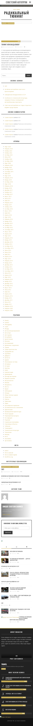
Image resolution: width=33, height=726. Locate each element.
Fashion (7, 322)
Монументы (8, 385)
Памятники (8, 401)
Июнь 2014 (8, 252)
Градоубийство (9, 351)
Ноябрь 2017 (8, 192)
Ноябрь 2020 (8, 159)
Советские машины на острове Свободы (16, 701)
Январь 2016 (8, 221)
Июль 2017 (8, 198)
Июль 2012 (8, 289)
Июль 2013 (8, 273)
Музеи (6, 389)
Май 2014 (7, 254)
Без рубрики (8, 337)
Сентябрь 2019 (9, 171)
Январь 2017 (8, 205)
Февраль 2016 (9, 219)
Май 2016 (7, 213)
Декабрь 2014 (9, 242)
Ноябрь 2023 (8, 151)
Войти (6, 450)
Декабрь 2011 (9, 300)
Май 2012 (7, 292)
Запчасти (7, 358)
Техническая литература (12, 430)
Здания (7, 360)
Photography (8, 324)
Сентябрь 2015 (9, 229)
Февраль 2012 (9, 296)
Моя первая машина (11, 709)
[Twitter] (8, 649)
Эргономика (8, 440)
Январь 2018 (8, 188)
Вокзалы (7, 341)
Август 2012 (8, 287)
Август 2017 (8, 196)
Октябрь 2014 (9, 246)
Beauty (7, 320)
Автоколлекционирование (12, 331)
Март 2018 (8, 184)
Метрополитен (9, 380)
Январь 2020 (8, 167)
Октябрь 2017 (9, 194)
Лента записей (9, 453)
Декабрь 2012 (9, 283)
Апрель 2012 (8, 294)
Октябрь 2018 (9, 182)
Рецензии (7, 420)
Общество (8, 397)
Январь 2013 (8, 281)
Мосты (7, 387)
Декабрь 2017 (9, 190)
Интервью (8, 364)
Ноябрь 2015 (8, 225)
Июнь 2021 (8, 157)
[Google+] (5, 649)
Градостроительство (11, 349)
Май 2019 (7, 173)
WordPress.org (9, 457)
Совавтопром (9, 117)
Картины (7, 368)
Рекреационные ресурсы (12, 416)
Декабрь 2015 (9, 223)
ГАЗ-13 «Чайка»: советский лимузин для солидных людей (20, 596)
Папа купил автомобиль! (16, 551)
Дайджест (7, 355)
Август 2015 (8, 231)
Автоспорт (8, 333)
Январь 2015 (8, 240)
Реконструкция (9, 414)
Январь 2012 (8, 298)
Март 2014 (8, 258)
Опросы (7, 399)
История (7, 366)
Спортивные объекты (11, 424)
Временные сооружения (12, 345)
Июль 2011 (8, 302)
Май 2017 (7, 200)
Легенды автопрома (10, 376)
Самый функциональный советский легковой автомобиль (18, 678)
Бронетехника (9, 339)
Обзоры (7, 393)
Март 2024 (8, 146)
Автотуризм (8, 335)
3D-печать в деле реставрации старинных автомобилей (18, 588)
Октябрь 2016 (9, 209)
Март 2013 (8, 277)
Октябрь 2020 (9, 161)
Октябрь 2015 (9, 227)
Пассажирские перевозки (12, 405)
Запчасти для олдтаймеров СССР (10, 581)
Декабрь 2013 (9, 265)
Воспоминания (9, 343)
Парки (6, 403)
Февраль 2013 (9, 279)
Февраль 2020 (9, 165)
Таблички (7, 426)
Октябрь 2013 (9, 269)
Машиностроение (10, 378)
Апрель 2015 (8, 234)
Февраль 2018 (9, 186)
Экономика (8, 438)
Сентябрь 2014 (9, 248)
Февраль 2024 (9, 149)
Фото (6, 436)
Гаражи (7, 347)
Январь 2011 (8, 304)
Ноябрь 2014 (8, 244)
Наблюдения (8, 391)
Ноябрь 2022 (8, 153)
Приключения (8, 409)
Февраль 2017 (9, 202)
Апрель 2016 (8, 215)
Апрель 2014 (8, 256)
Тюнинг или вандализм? (10, 44)
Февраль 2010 (9, 306)
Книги (6, 370)
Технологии (11, 23)
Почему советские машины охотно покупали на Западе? (18, 686)
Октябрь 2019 (9, 169)
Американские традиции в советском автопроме (20, 610)
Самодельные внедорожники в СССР (15, 94)
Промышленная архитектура (13, 411)
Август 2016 (8, 211)
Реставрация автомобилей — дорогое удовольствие (20, 559)
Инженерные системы (11, 362)
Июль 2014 (8, 250)
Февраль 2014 (9, 260)
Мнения (4, 23)
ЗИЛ (6, 86)
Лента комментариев (11, 455)
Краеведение (8, 374)
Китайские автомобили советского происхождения (15, 476)
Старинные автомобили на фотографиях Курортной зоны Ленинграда (20, 618)
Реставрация (8, 418)
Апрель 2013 (8, 275)
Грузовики (8, 353)
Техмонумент (8, 428)
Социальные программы (12, 422)
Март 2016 (8, 217)
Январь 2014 (8, 263)
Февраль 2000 (9, 310)
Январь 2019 (8, 180)
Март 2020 (8, 163)
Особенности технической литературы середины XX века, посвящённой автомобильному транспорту (16, 100)
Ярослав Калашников (8, 47)
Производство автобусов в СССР (10, 566)
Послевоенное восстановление (14, 407)
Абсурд (7, 328)
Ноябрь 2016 (8, 207)
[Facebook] (2, 649)
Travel (6, 326)
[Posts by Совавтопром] (4, 496)
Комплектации (9, 372)
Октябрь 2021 (9, 155)
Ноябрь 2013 (8, 267)
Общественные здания (11, 395)
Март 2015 (8, 236)
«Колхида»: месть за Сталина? (14, 693)
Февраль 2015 (9, 238)
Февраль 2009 (9, 308)
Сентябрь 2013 (9, 271)
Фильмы (7, 434)
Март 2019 (8, 176)
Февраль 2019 (9, 178)
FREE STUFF (6, 514)
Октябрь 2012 (9, 285)
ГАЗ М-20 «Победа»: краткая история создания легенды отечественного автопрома (19, 574)
